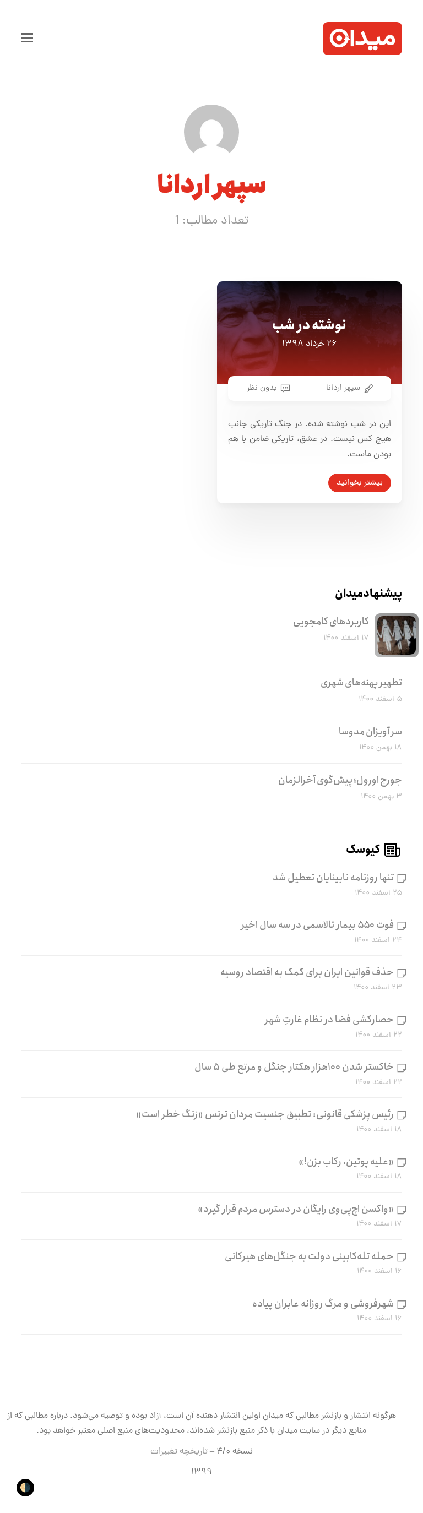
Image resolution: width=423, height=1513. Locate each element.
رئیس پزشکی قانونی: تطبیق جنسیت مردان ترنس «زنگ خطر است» (265, 1114)
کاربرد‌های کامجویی (331, 621)
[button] (27, 38)
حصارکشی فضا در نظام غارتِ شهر (329, 1019)
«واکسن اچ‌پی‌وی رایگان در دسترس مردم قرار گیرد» (296, 1209)
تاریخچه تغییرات (179, 1451)
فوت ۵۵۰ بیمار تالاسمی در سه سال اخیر (317, 925)
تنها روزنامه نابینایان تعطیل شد (333, 877)
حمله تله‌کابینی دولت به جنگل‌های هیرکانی (309, 1256)
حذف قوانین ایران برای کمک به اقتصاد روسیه (307, 972)
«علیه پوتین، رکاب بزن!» (346, 1161)
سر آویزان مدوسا (370, 731)
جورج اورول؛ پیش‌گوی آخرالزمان (340, 780)
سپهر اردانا (343, 388)
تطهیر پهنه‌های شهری (361, 682)
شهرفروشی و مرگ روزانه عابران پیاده (323, 1303)
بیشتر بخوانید (360, 483)
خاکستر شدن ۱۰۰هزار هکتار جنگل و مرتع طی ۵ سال (294, 1067)
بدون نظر (262, 388)
